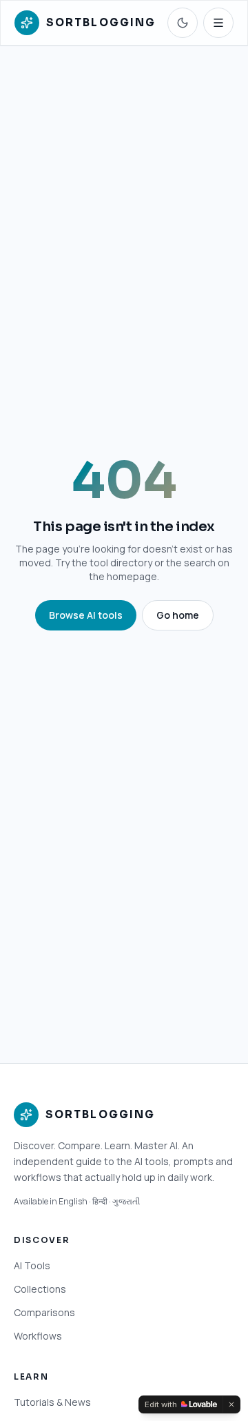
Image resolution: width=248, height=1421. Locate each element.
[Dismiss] (231, 1404)
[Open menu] (218, 23)
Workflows (38, 1335)
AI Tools (32, 1265)
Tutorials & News (52, 1402)
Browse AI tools (86, 615)
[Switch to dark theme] (182, 23)
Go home (177, 615)
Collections (40, 1288)
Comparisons (44, 1312)
